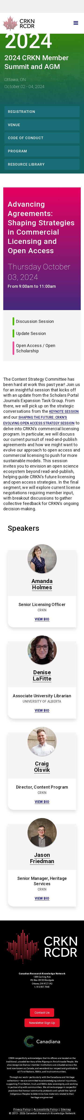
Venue (14, 125)
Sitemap (66, 1109)
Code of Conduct (25, 138)
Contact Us (42, 1012)
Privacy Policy (22, 1109)
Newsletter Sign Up (42, 1023)
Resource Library (26, 164)
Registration (21, 112)
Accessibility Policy (46, 1109)
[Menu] (75, 23)
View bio (42, 619)
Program (17, 151)
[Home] (29, 23)
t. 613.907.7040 (42, 987)
